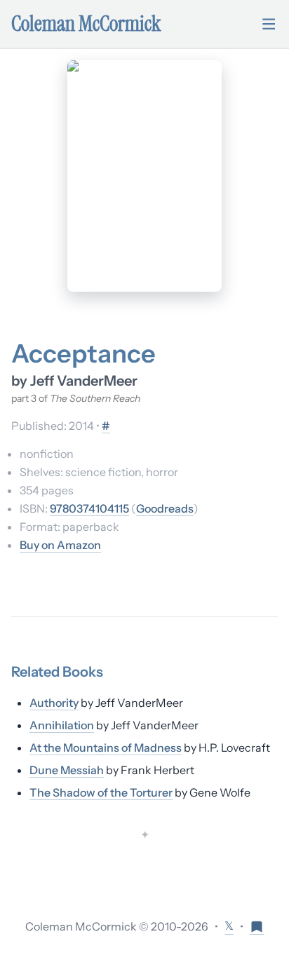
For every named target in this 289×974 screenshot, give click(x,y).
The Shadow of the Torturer (101, 792)
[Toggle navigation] (269, 24)
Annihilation (61, 725)
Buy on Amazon (60, 545)
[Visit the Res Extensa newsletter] (257, 926)
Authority (54, 703)
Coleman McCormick (86, 23)
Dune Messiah (66, 770)
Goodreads (165, 508)
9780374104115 (89, 508)
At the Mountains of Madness (105, 747)
